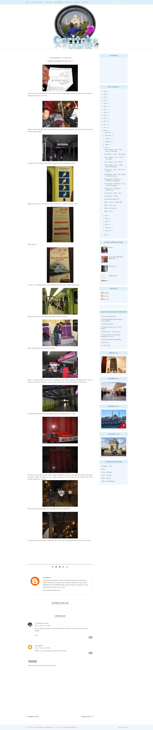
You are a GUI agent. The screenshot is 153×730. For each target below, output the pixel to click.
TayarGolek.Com (42, 623)
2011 (105, 127)
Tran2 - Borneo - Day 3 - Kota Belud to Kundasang (113, 150)
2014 (105, 118)
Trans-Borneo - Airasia (111, 196)
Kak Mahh (47, 577)
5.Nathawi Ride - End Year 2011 (110, 332)
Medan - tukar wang (110, 205)
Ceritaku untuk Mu (70, 727)
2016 (105, 112)
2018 (105, 106)
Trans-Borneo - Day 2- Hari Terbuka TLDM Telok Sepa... (115, 175)
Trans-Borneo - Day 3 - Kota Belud (114, 154)
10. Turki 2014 (105, 345)
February (107, 227)
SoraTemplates (38, 727)
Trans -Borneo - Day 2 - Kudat (113, 162)
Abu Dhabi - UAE (106, 466)
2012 (105, 124)
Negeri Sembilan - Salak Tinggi (60, 57)
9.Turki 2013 (105, 342)
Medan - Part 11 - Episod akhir (113, 202)
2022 (105, 97)
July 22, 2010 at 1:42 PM (42, 625)
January (107, 230)
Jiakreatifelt (48, 727)
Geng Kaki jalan (37, 2)
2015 (105, 115)
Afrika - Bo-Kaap (106, 472)
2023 (105, 94)
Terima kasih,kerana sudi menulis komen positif (42, 665)
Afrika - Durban (106, 478)
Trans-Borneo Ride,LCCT (111, 199)
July (106, 147)
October (107, 138)
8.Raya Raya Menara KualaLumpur (111, 339)
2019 (105, 103)
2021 (105, 100)
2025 (105, 91)
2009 (105, 235)
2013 (105, 121)
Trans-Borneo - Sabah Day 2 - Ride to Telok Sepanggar (114, 184)
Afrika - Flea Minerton (108, 481)
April (106, 221)
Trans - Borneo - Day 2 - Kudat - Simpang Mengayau (114, 165)
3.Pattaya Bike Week (107, 324)
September (108, 141)
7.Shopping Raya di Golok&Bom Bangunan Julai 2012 (110, 335)
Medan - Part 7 (108, 211)
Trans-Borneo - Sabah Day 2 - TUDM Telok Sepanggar (113, 179)
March (107, 224)
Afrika (103, 469)
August (107, 144)
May (106, 218)
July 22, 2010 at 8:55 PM (42, 648)
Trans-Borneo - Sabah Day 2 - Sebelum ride (113, 189)
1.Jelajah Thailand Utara (108, 316)
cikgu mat (106, 296)
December (108, 132)
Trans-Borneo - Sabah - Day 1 (113, 193)
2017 (105, 109)
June (106, 215)
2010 (105, 130)
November (108, 135)
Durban (111, 247)
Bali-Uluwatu (112, 266)
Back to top (123, 727)
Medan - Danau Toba (110, 208)
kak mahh (106, 299)
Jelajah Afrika (113, 275)
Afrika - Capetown (106, 475)
